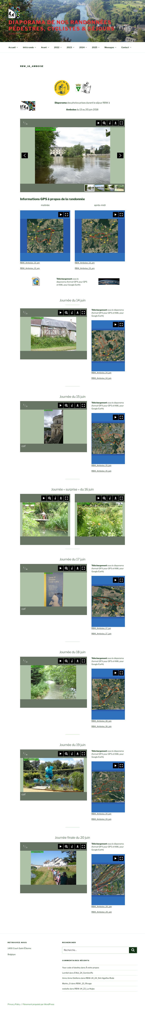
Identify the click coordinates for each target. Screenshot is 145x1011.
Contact (125, 47)
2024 (82, 47)
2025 (94, 47)
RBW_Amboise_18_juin (101, 721)
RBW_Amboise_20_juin (101, 906)
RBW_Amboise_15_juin (101, 465)
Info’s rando (28, 47)
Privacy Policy (14, 1004)
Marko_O (66, 983)
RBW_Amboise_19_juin (101, 814)
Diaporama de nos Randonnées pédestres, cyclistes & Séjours (61, 25)
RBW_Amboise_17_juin (101, 634)
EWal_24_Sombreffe (83, 973)
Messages (109, 47)
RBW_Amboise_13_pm (85, 263)
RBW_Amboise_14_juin (101, 373)
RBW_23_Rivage (84, 983)
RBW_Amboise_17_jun (101, 628)
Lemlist (65, 973)
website (65, 988)
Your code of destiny (71, 967)
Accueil (12, 47)
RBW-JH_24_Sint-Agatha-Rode (100, 978)
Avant (44, 47)
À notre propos (92, 967)
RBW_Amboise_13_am (30, 263)
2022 (56, 47)
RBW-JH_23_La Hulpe (84, 988)
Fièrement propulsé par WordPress (38, 1004)
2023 (69, 47)
